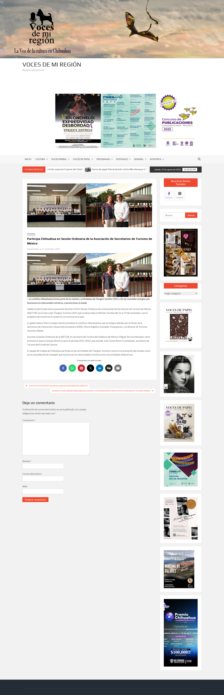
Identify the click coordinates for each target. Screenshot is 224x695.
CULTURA (40, 159)
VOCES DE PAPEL (81, 159)
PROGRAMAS (103, 159)
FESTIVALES (122, 159)
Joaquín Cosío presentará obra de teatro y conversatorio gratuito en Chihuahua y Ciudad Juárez (101, 391)
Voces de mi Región (51, 64)
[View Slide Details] (128, 121)
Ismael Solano (33, 249)
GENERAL (139, 159)
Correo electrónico (32, 473)
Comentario (29, 420)
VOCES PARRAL (59, 159)
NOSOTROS (155, 159)
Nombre (27, 461)
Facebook (169, 197)
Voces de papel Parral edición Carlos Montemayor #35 (87, 169)
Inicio (28, 159)
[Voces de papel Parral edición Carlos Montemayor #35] (55, 169)
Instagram (179, 197)
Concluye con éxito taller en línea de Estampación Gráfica (58, 386)
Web (24, 486)
